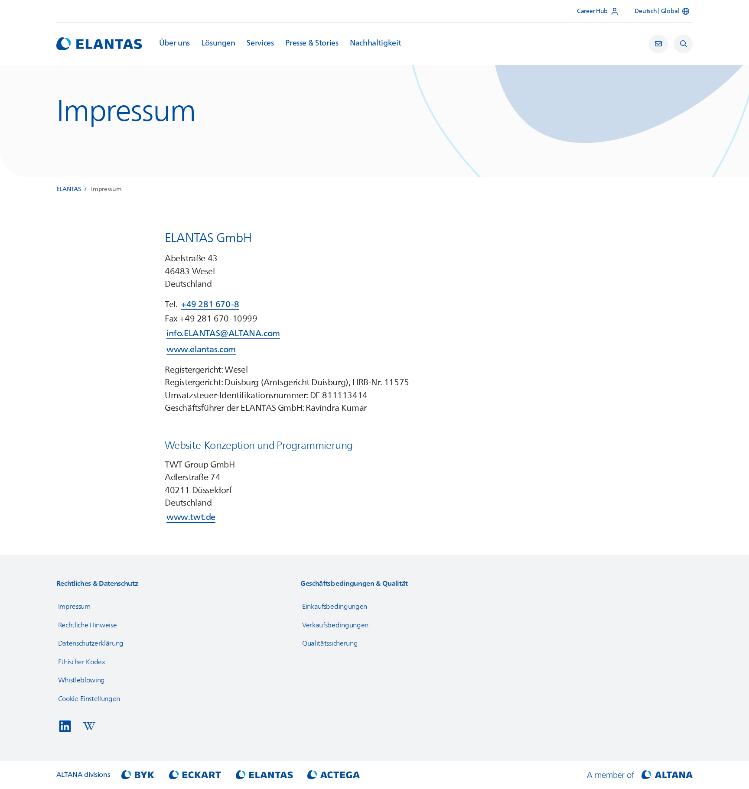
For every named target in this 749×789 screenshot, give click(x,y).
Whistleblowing (81, 680)
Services (260, 43)
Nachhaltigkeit (375, 43)
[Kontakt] (658, 44)
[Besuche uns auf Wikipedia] (89, 726)
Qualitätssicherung (330, 643)
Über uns (174, 43)
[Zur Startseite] (99, 43)
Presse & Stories (311, 43)
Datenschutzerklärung (91, 643)
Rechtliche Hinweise (87, 625)
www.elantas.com (201, 349)
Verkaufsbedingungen (335, 625)
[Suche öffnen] (683, 44)
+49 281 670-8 (210, 304)
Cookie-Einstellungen (89, 699)
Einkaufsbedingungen (334, 606)
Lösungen (218, 43)
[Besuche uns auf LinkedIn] (65, 726)
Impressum (74, 606)
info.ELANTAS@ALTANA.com (223, 333)
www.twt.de (190, 517)
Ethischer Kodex (81, 662)
